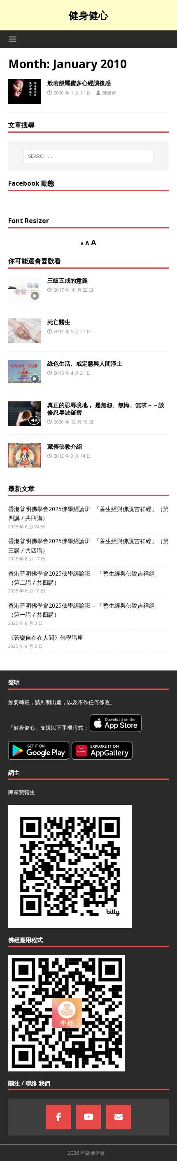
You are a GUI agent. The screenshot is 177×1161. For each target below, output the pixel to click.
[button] (11, 38)
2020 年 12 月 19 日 (73, 422)
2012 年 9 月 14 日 (72, 456)
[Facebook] (58, 1117)
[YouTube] (88, 1117)
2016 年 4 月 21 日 (72, 373)
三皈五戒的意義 (67, 280)
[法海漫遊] (24, 91)
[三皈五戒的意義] (24, 289)
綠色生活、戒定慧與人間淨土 (84, 363)
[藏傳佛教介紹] (24, 455)
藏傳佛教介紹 (64, 446)
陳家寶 (109, 93)
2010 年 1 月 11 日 (72, 93)
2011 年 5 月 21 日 (72, 331)
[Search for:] (88, 156)
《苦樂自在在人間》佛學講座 (45, 637)
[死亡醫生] (24, 330)
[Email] (118, 1117)
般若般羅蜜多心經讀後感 (79, 83)
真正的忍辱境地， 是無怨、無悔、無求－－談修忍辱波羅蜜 (105, 408)
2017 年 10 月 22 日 (73, 290)
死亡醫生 (58, 322)
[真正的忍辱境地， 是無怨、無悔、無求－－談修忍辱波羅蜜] (24, 413)
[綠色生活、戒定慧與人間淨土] (24, 372)
